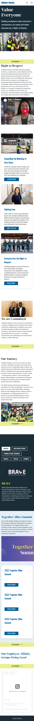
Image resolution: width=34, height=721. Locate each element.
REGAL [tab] (16, 459)
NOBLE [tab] (6, 459)
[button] (17, 61)
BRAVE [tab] (6, 448)
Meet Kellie (11, 228)
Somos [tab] (26, 459)
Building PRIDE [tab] (20, 448)
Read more (11, 585)
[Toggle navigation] (31, 2)
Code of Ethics (17, 718)
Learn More (11, 179)
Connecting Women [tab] (12, 454)
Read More (11, 283)
